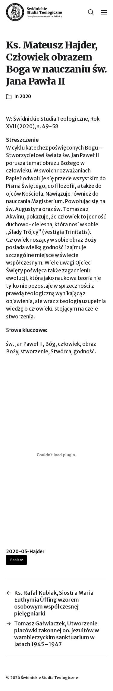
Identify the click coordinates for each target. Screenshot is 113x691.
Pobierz (16, 560)
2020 (25, 96)
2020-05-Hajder (25, 551)
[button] (90, 12)
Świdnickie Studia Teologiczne (49, 677)
